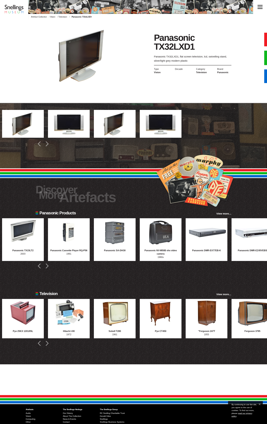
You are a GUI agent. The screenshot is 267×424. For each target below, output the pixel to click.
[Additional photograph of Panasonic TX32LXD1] (23, 124)
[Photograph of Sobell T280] (115, 313)
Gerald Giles (105, 416)
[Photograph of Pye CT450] (160, 313)
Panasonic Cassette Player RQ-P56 (68, 250)
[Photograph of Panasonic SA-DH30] (115, 232)
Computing (30, 419)
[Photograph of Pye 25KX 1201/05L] (23, 313)
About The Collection (72, 416)
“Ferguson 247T (206, 331)
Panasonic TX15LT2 (23, 250)
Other (28, 422)
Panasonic (222, 72)
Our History (68, 413)
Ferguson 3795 (252, 331)
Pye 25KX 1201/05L (23, 331)
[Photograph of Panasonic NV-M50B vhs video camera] (160, 232)
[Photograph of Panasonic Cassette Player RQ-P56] (69, 232)
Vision (52, 16)
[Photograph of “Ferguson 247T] (206, 313)
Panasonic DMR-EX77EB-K (206, 250)
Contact (66, 422)
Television (62, 16)
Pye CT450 (160, 331)
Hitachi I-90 (69, 331)
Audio (28, 413)
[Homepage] (14, 7)
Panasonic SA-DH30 (115, 250)
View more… (223, 213)
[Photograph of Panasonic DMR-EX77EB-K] (206, 232)
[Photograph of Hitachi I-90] (69, 313)
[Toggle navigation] (260, 7)
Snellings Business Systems (112, 422)
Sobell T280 (115, 331)
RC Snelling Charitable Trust (112, 413)
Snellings (104, 419)
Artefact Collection (39, 16)
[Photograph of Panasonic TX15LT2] (23, 232)
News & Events (69, 419)
